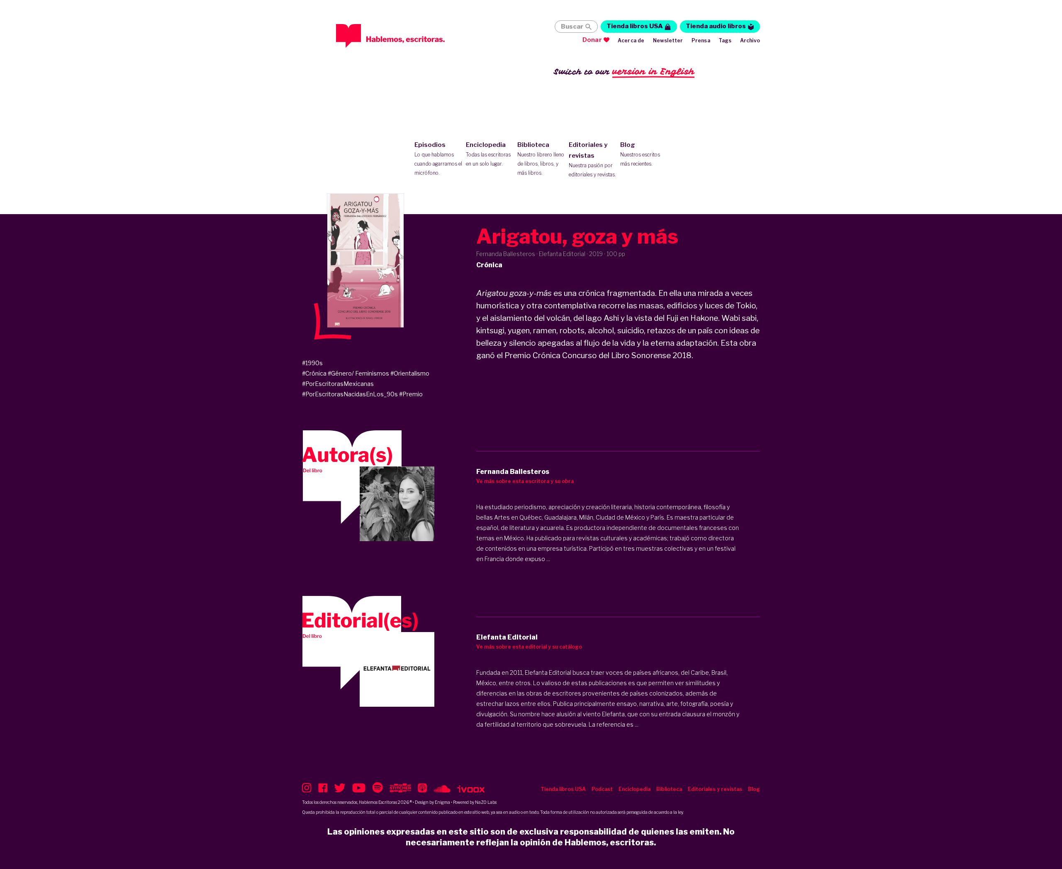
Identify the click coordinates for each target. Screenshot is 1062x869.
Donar (592, 40)
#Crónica (314, 373)
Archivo (750, 40)
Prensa (701, 40)
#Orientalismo (409, 373)
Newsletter (668, 40)
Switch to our (624, 71)
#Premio (411, 394)
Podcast (602, 789)
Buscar (572, 26)
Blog (640, 154)
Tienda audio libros (716, 26)
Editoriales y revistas (592, 159)
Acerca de (631, 40)
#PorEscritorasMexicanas (338, 383)
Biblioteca (540, 158)
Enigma (442, 802)
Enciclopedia (488, 154)
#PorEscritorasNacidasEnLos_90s (350, 394)
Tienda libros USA (635, 26)
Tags (725, 40)
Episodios (438, 158)
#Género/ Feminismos (358, 373)
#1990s (312, 362)
